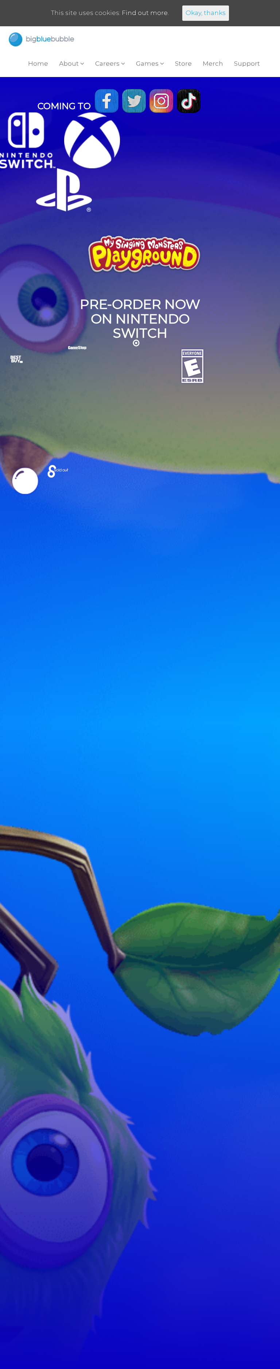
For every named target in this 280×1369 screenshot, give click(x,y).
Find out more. (145, 12)
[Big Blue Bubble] (41, 39)
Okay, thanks (206, 12)
